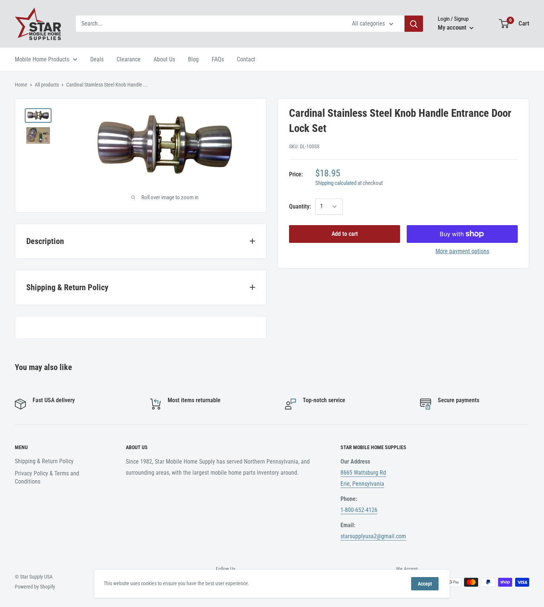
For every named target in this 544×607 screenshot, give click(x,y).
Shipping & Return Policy (44, 461)
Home (21, 85)
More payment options (462, 251)
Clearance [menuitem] (129, 59)
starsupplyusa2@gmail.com (373, 536)
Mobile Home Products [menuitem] (42, 59)
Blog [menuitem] (193, 59)
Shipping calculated (335, 183)
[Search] (413, 24)
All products (47, 85)
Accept (425, 584)
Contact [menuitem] (246, 59)
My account (453, 27)
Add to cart (345, 233)
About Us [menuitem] (164, 59)
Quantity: (300, 206)
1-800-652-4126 (358, 509)
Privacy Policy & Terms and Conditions (47, 477)
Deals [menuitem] (97, 59)
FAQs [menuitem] (218, 59)
